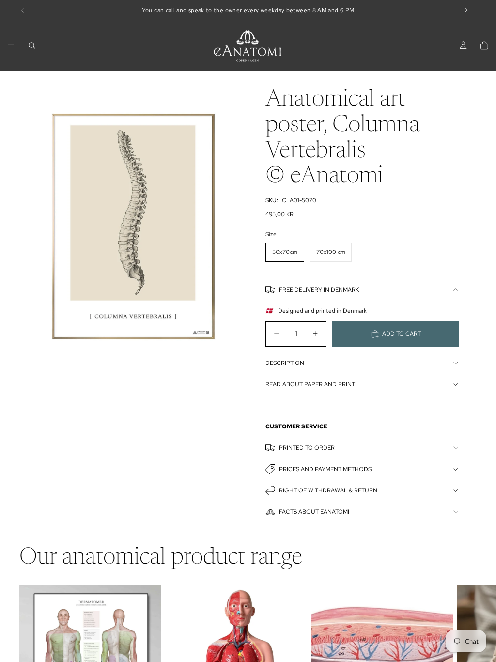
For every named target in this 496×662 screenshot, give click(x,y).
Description (284, 363)
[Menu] (11, 45)
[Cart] (484, 45)
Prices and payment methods (325, 469)
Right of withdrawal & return (328, 490)
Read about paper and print (310, 384)
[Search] (32, 45)
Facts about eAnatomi (314, 512)
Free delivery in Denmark (319, 290)
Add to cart (401, 334)
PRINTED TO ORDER (307, 448)
